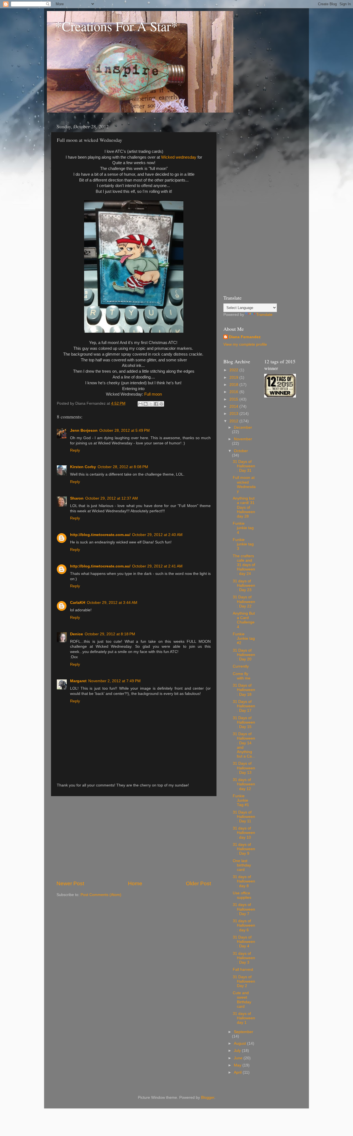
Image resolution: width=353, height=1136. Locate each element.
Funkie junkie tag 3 (243, 544)
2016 (234, 392)
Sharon (77, 498)
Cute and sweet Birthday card (242, 1000)
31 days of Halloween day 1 (244, 1018)
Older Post (198, 883)
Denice (76, 634)
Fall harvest (243, 969)
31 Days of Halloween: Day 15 (244, 722)
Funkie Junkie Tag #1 (241, 800)
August (240, 1043)
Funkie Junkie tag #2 (244, 638)
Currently (241, 666)
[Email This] (140, 404)
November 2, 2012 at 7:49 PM (114, 681)
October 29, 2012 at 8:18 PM (110, 634)
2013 (234, 414)
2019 (234, 377)
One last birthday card (242, 865)
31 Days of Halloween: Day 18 (244, 689)
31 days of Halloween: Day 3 (244, 957)
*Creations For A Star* (116, 26)
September (243, 1032)
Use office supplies (242, 895)
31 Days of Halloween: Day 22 (244, 601)
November (243, 439)
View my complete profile (245, 344)
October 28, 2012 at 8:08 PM (123, 467)
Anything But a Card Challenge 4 (244, 620)
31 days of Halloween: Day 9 (244, 848)
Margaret (78, 681)
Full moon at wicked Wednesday (244, 484)
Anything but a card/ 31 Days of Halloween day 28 (244, 507)
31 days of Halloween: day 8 (244, 881)
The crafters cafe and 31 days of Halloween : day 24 (244, 565)
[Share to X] (151, 404)
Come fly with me (241, 676)
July (238, 1051)
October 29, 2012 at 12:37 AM (111, 498)
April (238, 1072)
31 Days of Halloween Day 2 (244, 981)
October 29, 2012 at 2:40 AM (157, 535)
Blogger (207, 1097)
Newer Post (70, 883)
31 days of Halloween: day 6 (244, 925)
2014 (234, 406)
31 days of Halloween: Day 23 (244, 585)
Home (135, 883)
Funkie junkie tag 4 (243, 527)
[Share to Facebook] (156, 404)
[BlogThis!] (145, 404)
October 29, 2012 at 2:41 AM (157, 566)
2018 (234, 385)
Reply (75, 450)
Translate (264, 315)
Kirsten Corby (83, 467)
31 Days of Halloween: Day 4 (244, 941)
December (243, 427)
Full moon (153, 394)
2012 (234, 421)
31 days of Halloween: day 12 (244, 784)
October (241, 451)
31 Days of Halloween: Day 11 (244, 816)
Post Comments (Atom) (101, 895)
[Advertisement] (133, 838)
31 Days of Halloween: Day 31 (244, 466)
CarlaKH (77, 603)
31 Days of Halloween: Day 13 (244, 767)
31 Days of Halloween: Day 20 (244, 654)
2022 (234, 370)
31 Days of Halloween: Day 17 (244, 706)
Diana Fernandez (245, 337)
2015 (234, 399)
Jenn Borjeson (84, 430)
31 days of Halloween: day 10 (244, 832)
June (239, 1058)
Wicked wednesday (178, 157)
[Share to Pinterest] (161, 404)
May (238, 1065)
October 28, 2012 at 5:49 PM (124, 430)
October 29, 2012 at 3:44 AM (112, 603)
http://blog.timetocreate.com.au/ (100, 535)
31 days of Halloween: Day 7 (244, 909)
